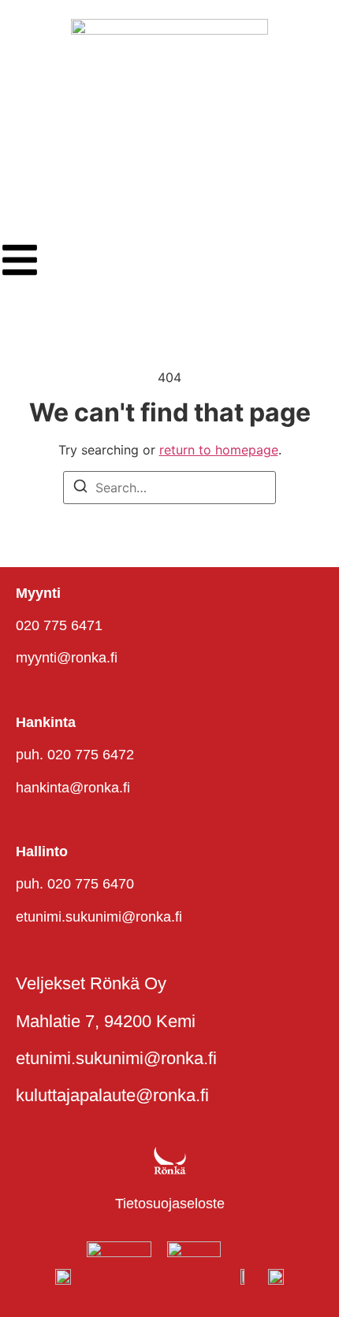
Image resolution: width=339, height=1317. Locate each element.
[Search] (80, 488)
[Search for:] (169, 487)
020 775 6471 (59, 625)
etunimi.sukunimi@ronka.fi (99, 917)
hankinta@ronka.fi (73, 788)
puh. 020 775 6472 (75, 754)
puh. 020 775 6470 (75, 884)
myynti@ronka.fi (66, 658)
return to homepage (218, 450)
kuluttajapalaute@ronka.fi (112, 1095)
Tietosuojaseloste (170, 1203)
